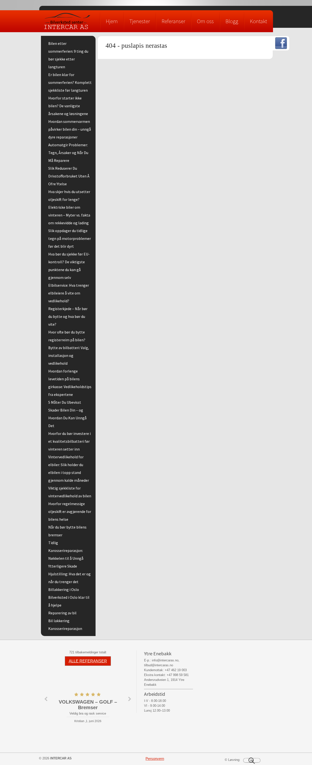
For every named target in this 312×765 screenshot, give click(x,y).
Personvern (155, 758)
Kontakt (258, 21)
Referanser (173, 21)
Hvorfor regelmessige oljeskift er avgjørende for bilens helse (69, 511)
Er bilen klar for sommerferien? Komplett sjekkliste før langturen (70, 82)
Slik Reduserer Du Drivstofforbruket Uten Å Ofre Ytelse (68, 176)
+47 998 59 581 (178, 675)
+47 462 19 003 (176, 670)
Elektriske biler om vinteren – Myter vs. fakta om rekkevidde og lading (69, 215)
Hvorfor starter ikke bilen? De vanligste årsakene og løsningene (68, 106)
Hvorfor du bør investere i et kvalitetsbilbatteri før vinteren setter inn (69, 441)
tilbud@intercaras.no (158, 665)
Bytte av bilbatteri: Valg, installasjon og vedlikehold (68, 355)
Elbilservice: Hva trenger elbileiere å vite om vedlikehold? (68, 293)
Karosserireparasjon (65, 628)
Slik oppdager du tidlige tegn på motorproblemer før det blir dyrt (69, 238)
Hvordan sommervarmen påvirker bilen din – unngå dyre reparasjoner (69, 129)
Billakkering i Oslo (63, 589)
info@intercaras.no (165, 660)
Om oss (205, 21)
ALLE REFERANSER (88, 661)
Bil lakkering (58, 620)
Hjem (112, 21)
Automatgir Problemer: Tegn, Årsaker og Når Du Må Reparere (68, 152)
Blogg (231, 21)
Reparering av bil (62, 612)
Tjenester (139, 21)
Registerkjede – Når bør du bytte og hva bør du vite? (68, 316)
